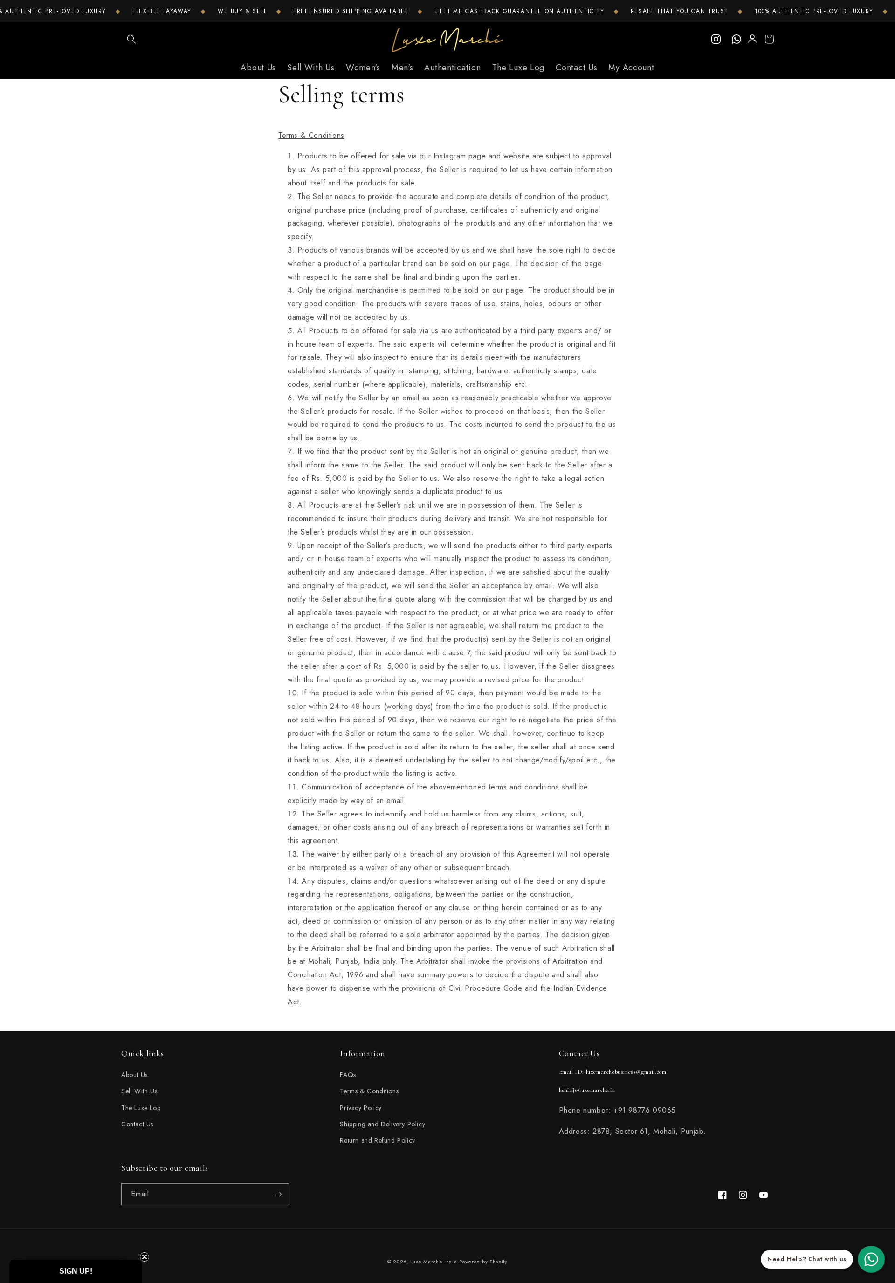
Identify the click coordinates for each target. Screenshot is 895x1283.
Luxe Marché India (433, 1261)
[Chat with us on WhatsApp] (871, 1259)
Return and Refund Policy (377, 1140)
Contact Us (137, 1124)
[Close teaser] (144, 1257)
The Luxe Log (141, 1107)
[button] (131, 39)
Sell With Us (139, 1091)
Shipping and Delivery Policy (382, 1124)
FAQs (348, 1074)
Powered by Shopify (483, 1261)
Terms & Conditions (369, 1091)
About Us (134, 1074)
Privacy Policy (360, 1107)
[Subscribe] (278, 1194)
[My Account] (753, 39)
